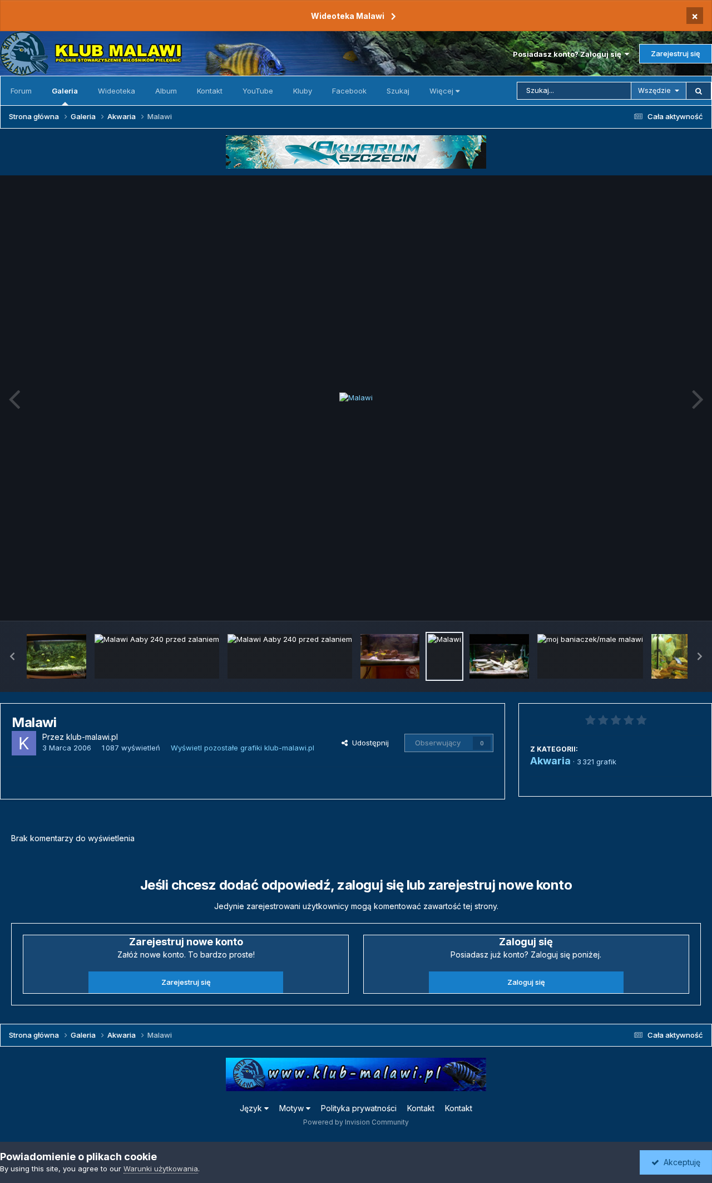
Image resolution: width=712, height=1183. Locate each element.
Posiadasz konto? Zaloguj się (569, 54)
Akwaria (550, 761)
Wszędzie (654, 90)
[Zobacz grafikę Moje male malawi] (390, 656)
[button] (12, 656)
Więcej (441, 90)
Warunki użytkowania (160, 1168)
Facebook (349, 90)
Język (252, 1108)
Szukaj (398, 90)
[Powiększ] (356, 398)
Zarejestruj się (675, 53)
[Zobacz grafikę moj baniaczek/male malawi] (590, 656)
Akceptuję (679, 1162)
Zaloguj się (526, 982)
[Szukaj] (698, 90)
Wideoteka (116, 90)
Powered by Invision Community (356, 1122)
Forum (21, 90)
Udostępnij (368, 742)
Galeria (65, 90)
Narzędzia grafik (658, 600)
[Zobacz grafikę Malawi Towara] (681, 656)
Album (166, 90)
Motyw (292, 1108)
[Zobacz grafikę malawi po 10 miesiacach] (56, 656)
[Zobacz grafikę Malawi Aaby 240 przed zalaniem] (157, 656)
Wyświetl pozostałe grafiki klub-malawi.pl (242, 747)
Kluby (302, 90)
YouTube (258, 90)
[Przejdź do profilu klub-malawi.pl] (24, 743)
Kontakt (209, 90)
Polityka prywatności (359, 1108)
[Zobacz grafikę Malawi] (444, 656)
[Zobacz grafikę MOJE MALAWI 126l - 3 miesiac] (499, 656)
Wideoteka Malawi (347, 16)
